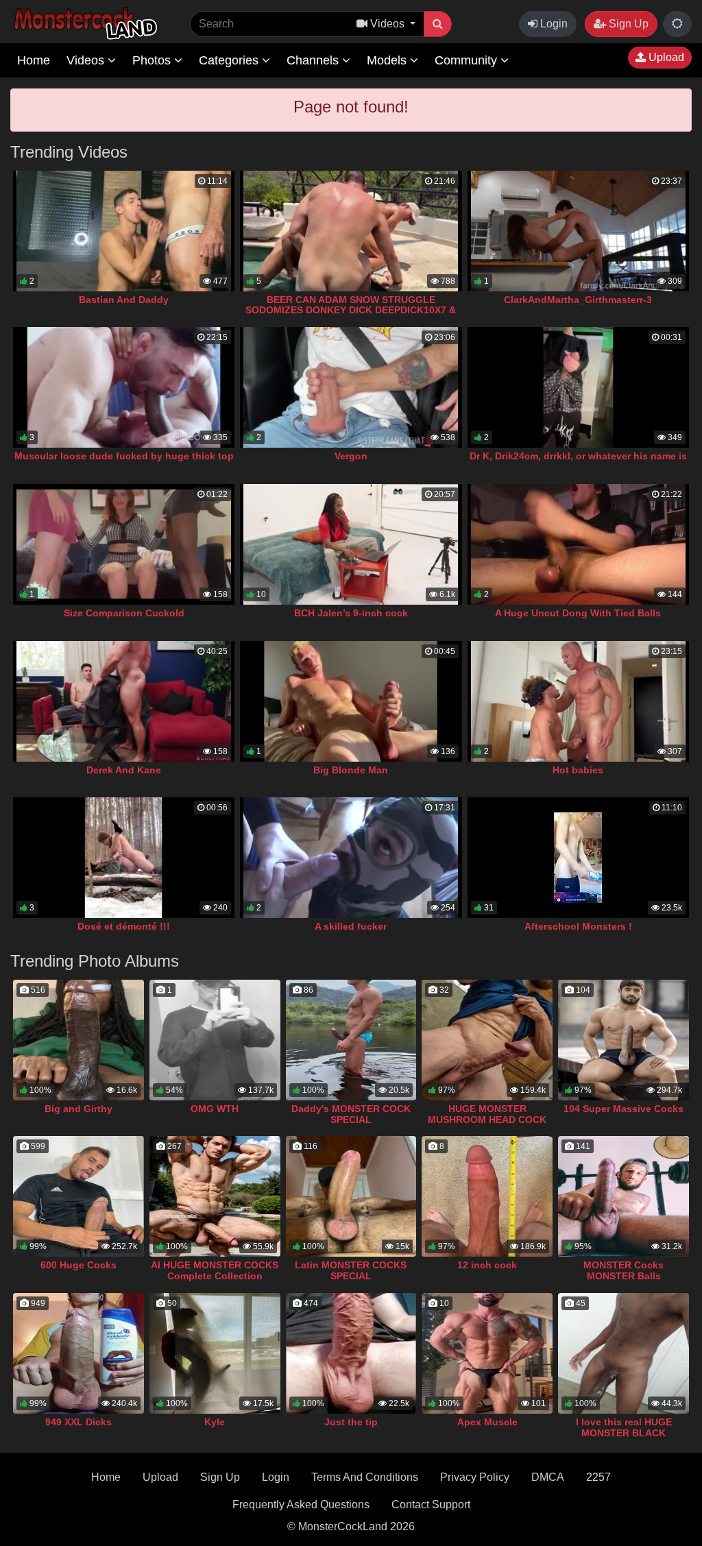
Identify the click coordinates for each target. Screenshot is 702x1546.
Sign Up (627, 23)
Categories (230, 60)
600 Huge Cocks (78, 1264)
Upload (665, 57)
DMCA (547, 1477)
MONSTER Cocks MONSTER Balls (623, 1270)
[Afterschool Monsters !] (578, 857)
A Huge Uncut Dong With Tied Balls (578, 612)
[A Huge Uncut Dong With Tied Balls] (578, 544)
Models (388, 60)
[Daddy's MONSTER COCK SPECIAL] (351, 1040)
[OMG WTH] (214, 1040)
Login (552, 23)
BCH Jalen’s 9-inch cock (351, 612)
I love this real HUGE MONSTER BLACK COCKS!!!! (624, 1432)
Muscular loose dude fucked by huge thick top (124, 455)
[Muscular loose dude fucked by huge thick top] (123, 387)
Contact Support (430, 1504)
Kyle (214, 1421)
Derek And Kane (123, 769)
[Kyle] (214, 1353)
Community (467, 60)
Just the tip (351, 1421)
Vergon (351, 455)
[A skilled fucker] (350, 857)
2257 (598, 1477)
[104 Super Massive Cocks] (623, 1040)
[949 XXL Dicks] (78, 1353)
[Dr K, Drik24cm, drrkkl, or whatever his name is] (578, 387)
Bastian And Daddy (124, 299)
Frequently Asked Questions (301, 1504)
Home (33, 60)
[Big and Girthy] (78, 1040)
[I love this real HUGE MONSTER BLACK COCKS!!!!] (623, 1353)
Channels (314, 60)
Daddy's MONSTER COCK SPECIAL (351, 1114)
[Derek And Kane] (123, 701)
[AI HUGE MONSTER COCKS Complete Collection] (214, 1196)
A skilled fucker (351, 926)
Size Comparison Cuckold (124, 612)
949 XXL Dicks (78, 1421)
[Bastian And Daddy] (123, 231)
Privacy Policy (474, 1477)
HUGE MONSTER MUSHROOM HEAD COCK (487, 1114)
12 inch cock (487, 1264)
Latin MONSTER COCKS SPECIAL (351, 1270)
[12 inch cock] (487, 1196)
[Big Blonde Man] (350, 701)
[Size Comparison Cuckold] (123, 544)
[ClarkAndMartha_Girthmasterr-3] (578, 231)
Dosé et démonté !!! (123, 926)
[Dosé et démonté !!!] (123, 857)
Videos (87, 60)
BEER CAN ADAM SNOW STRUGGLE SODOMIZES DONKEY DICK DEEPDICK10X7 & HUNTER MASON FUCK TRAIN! (350, 310)
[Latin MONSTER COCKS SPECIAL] (351, 1196)
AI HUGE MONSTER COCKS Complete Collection (214, 1270)
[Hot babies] (578, 701)
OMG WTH (215, 1108)
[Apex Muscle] (487, 1353)
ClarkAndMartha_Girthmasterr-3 (578, 299)
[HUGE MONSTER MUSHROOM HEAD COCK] (487, 1040)
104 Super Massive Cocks (623, 1108)
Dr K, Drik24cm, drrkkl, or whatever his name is (578, 455)
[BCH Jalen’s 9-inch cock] (350, 544)
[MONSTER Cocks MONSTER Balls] (623, 1196)
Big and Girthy (78, 1108)
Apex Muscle (487, 1421)
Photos (153, 60)
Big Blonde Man (350, 769)
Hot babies (578, 769)
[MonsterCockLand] (83, 23)
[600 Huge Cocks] (78, 1196)
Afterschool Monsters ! (578, 926)
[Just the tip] (351, 1353)
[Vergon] (350, 387)
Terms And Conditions (364, 1477)
